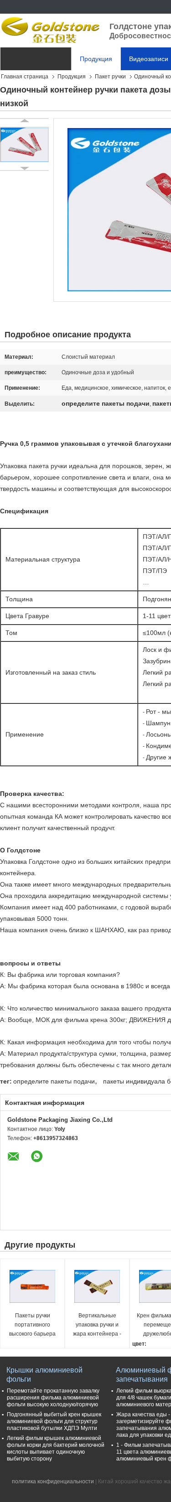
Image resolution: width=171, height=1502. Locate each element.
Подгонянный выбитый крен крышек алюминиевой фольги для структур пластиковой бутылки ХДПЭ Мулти (54, 1421)
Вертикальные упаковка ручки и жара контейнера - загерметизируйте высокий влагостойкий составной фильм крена (97, 1325)
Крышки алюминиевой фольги (44, 1374)
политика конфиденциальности (53, 1481)
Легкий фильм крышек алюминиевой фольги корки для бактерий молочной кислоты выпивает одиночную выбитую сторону (55, 1448)
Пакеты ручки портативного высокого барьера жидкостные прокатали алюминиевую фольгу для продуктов (32, 1325)
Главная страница (24, 76)
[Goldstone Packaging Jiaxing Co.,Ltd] (50, 29)
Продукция (96, 58)
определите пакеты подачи (54, 1081)
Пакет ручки (110, 76)
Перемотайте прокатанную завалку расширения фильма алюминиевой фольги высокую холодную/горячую (53, 1398)
